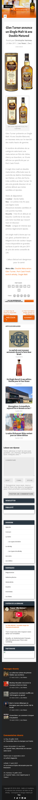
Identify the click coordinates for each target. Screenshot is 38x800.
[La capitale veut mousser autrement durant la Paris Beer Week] (19, 338)
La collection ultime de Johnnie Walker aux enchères (20, 674)
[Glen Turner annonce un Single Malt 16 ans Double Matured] (19, 72)
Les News (22, 43)
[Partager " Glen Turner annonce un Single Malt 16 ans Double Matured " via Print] (19, 290)
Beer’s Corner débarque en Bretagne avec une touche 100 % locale (21, 705)
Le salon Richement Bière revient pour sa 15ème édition (19, 434)
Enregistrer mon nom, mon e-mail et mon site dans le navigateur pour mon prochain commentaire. (18, 487)
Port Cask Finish (23, 271)
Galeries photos (11, 577)
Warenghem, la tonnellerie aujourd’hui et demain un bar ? (19, 407)
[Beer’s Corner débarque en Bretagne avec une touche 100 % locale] (6, 704)
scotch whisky (11, 274)
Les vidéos (9, 561)
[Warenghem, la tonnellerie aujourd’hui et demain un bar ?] (19, 395)
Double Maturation (23, 268)
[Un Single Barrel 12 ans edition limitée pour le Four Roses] (19, 368)
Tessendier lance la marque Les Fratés (19, 741)
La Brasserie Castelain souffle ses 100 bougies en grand (21, 694)
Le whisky (9, 546)
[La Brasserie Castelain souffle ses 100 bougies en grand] (6, 694)
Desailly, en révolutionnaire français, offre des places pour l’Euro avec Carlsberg (18, 640)
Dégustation (10, 572)
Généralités (9, 582)
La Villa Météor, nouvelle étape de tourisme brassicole (17, 626)
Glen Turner (11, 271)
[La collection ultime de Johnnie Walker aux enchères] (6, 673)
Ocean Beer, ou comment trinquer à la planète (21, 716)
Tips (19, 795)
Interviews (9, 592)
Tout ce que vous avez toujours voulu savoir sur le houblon (18, 632)
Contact (8, 532)
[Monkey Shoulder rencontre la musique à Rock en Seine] (6, 683)
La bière (8, 537)
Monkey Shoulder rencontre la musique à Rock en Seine (20, 684)
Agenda (8, 527)
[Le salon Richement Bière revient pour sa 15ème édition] (19, 422)
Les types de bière (14, 542)
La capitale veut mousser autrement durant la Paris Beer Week (19, 352)
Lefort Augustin (11, 758)
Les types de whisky (15, 551)
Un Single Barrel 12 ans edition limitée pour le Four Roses (19, 380)
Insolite (8, 587)
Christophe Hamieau (23, 40)
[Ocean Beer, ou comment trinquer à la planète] (6, 716)
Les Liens (8, 556)
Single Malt (23, 274)
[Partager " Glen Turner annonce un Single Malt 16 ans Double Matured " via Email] (29, 286)
